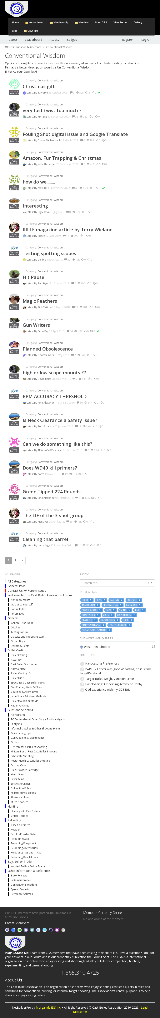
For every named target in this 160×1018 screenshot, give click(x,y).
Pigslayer (43, 521)
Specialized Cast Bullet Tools (28, 682)
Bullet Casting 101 (21, 673)
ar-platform (126, 615)
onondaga (44, 545)
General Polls (16, 586)
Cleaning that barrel (45, 539)
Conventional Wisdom (51, 80)
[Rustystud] (57, 929)
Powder (15, 829)
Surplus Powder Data (23, 834)
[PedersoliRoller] (51, 929)
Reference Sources (22, 894)
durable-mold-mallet (96, 630)
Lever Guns (17, 779)
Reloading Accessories (24, 848)
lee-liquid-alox (119, 625)
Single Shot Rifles (20, 783)
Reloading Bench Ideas (24, 857)
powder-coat (91, 610)
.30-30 (86, 600)
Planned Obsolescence (48, 349)
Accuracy (16, 659)
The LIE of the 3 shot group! (54, 515)
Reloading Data (20, 839)
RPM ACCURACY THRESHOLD (55, 396)
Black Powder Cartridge (25, 770)
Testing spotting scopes (49, 253)
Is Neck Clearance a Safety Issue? (60, 420)
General (13, 618)
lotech (42, 236)
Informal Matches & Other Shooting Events (35, 728)
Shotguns (16, 724)
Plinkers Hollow (20, 797)
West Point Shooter (97, 647)
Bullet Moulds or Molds (24, 701)
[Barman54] (45, 929)
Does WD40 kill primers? (50, 468)
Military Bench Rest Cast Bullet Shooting (34, 751)
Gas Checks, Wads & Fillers (26, 687)
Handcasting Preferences (102, 663)
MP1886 (43, 116)
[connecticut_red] (26, 929)
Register (127, 40)
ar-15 (107, 615)
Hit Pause (33, 277)
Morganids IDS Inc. (48, 1007)
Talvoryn (43, 92)
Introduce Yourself (22, 604)
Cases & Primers (20, 825)
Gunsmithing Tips (21, 733)
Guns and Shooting (20, 710)
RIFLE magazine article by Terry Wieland (68, 229)
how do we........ (39, 182)
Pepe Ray (43, 331)
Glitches (15, 627)
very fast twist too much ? (52, 110)
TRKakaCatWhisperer (50, 450)
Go (150, 583)
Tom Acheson (46, 426)
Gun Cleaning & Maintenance (28, 737)
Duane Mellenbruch (49, 140)
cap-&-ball (133, 605)
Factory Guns (18, 765)
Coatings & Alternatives (24, 692)
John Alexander (47, 164)
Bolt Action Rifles (21, 788)
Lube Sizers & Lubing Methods (28, 696)
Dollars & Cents (20, 646)
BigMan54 (44, 212)
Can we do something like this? (57, 444)
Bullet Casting (17, 650)
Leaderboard (33, 40)
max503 (43, 188)
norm (41, 474)
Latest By (32, 92)
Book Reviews (19, 875)
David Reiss (45, 379)
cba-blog (88, 620)
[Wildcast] (38, 929)
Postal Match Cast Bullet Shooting (30, 760)
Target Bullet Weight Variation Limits (110, 679)
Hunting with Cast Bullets (25, 811)
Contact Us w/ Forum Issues (27, 591)
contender (90, 615)
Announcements (20, 600)
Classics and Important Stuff (27, 636)
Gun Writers (36, 325)
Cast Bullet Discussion (24, 664)
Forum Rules (18, 609)
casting (116, 600)
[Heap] (20, 929)
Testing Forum (19, 632)
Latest (13, 40)
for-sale (133, 600)
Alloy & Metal (18, 669)
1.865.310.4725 (80, 972)
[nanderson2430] (32, 929)
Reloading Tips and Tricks (26, 852)
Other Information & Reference (29, 871)
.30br (127, 620)
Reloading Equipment (23, 843)
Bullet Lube (17, 678)
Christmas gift (39, 86)
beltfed (42, 259)
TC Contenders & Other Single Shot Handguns (38, 719)
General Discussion (22, 623)
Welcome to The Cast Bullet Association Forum (40, 595)
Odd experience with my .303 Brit (107, 689)
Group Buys (18, 641)
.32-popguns (109, 620)
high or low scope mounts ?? (54, 372)
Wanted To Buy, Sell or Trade (28, 866)
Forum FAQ (17, 613)
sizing (124, 610)
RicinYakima (45, 307)
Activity (54, 40)
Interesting (35, 206)
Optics (15, 742)
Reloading (14, 820)
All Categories (17, 581)
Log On (146, 40)
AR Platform (18, 715)
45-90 (139, 610)
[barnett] (63, 929)
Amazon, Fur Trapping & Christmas (62, 158)
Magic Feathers (40, 301)
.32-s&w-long (112, 605)
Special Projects (20, 889)
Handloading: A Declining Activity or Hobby (113, 684)
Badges (72, 40)
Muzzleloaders (19, 802)
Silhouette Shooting (22, 756)
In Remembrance (21, 880)
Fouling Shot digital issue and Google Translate (75, 134)
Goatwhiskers (46, 355)
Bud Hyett (44, 283)
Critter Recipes (19, 816)
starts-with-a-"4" (93, 625)
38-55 (100, 600)
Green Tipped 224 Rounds (52, 491)
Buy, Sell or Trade (20, 862)
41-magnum (90, 605)
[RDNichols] (7, 929)
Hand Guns (17, 774)
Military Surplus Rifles (23, 793)
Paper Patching (20, 705)
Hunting (13, 806)
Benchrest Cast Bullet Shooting (29, 747)
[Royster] (13, 929)
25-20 (109, 610)
